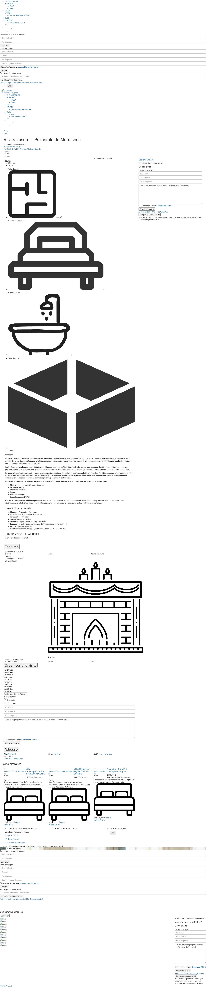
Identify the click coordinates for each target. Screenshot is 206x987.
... (22, 787)
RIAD (11, 8)
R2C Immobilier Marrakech (15, 842)
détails (17, 822)
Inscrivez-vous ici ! (19, 82)
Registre (4, 70)
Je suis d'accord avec (20, 67)
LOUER (7, 11)
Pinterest (23, 149)
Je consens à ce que (21, 739)
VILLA (12, 6)
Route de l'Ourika (10, 771)
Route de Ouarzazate (57, 771)
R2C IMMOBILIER (11, 1)
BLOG (7, 18)
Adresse (11, 749)
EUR (10, 86)
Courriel (38, 149)
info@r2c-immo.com (12, 839)
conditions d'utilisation (29, 67)
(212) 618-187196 (11, 835)
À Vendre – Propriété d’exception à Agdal (117, 770)
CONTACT (9, 20)
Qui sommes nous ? (17, 22)
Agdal (96, 771)
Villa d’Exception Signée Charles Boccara (82, 771)
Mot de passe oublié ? (34, 82)
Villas (6, 133)
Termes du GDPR (30, 739)
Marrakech (8, 146)
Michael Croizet (54, 825)
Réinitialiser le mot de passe (11, 80)
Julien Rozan (8, 825)
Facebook (7, 149)
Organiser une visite (21, 665)
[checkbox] (4, 739)
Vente (6, 131)
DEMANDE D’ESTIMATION (20, 15)
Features (12, 546)
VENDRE (8, 13)
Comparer (5, 916)
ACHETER (9, 3)
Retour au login (6, 82)
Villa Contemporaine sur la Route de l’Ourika (35, 771)
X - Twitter (15, 149)
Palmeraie (16, 146)
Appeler (149, 212)
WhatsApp (31, 149)
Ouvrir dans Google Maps (13, 758)
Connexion (5, 45)
